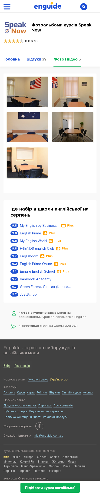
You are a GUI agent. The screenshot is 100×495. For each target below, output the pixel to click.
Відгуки (54, 392)
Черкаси (24, 471)
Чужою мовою (38, 379)
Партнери (45, 405)
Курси (21, 392)
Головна (9, 392)
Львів (16, 457)
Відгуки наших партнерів (46, 411)
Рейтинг (42, 392)
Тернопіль (10, 466)
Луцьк (72, 461)
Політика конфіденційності (22, 417)
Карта (31, 392)
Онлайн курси (71, 392)
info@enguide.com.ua (48, 436)
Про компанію (63, 405)
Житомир (58, 461)
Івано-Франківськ (33, 466)
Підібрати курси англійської (50, 487)
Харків (54, 457)
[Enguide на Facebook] (39, 426)
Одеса (42, 457)
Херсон (54, 466)
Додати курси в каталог (20, 405)
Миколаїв (10, 461)
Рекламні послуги (55, 417)
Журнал (88, 392)
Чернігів (9, 471)
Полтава (39, 471)
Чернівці (80, 466)
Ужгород (55, 471)
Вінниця (43, 461)
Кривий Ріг (27, 461)
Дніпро (28, 457)
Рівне (66, 466)
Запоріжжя (70, 457)
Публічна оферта (15, 411)
